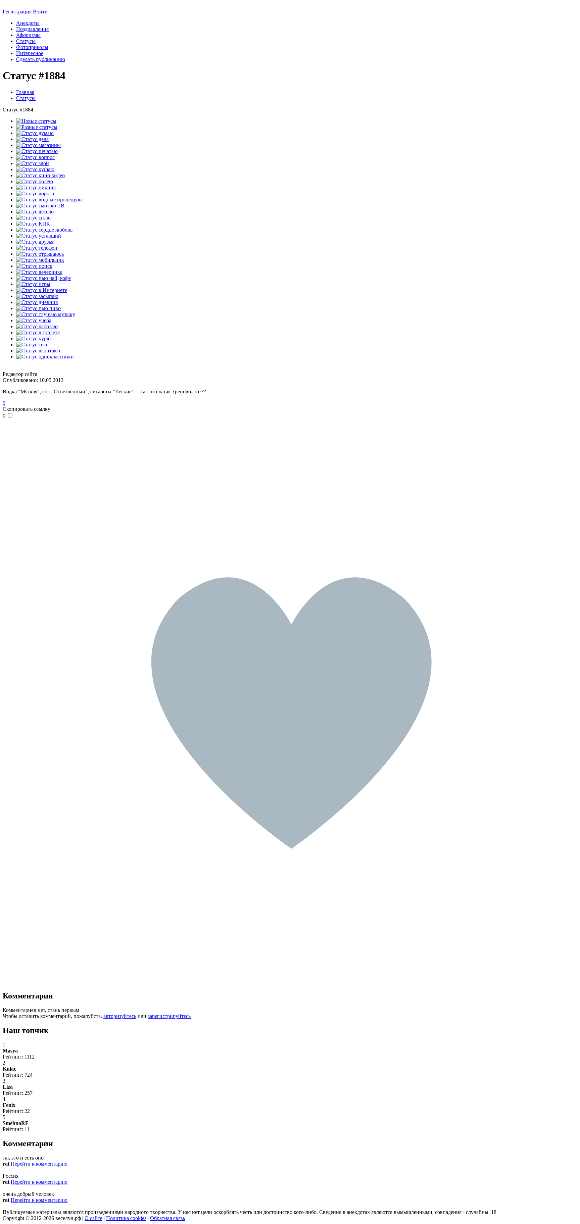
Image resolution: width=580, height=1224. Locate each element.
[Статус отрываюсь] (40, 254)
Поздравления (32, 29)
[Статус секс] (32, 344)
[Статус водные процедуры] (49, 199)
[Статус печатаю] (37, 151)
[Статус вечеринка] (39, 272)
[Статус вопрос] (35, 157)
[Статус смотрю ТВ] (40, 205)
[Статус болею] (34, 181)
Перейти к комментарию (39, 1164)
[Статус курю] (33, 338)
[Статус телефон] (36, 248)
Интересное (29, 53)
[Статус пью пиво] (38, 308)
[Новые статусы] (36, 121)
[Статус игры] (33, 284)
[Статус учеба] (33, 320)
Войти (40, 11)
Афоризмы (28, 35)
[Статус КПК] (33, 224)
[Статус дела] (32, 139)
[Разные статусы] (36, 127)
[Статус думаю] (35, 133)
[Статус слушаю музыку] (45, 314)
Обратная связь (167, 1218)
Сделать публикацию (40, 59)
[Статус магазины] (38, 145)
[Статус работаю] (37, 326)
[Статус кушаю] (35, 169)
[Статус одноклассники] (45, 356)
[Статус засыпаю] (37, 296)
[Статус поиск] (34, 266)
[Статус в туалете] (38, 332)
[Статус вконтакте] (38, 350)
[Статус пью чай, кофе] (43, 278)
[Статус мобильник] (40, 260)
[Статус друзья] (34, 242)
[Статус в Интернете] (41, 290)
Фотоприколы (32, 47)
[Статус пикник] (36, 187)
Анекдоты (28, 23)
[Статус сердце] (44, 230)
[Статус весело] (35, 211)
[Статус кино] (40, 175)
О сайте (93, 1218)
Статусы (26, 41)
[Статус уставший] (38, 236)
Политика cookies (126, 1218)
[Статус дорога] (35, 193)
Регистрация (17, 11)
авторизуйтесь (119, 1016)
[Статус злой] (32, 163)
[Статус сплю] (33, 218)
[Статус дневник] (37, 302)
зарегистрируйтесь (169, 1016)
